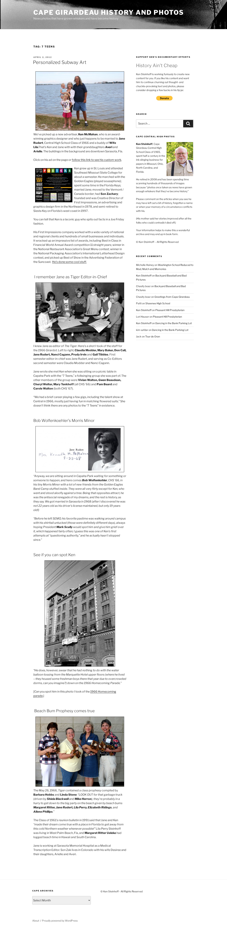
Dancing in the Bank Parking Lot (173, 323)
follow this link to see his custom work (96, 160)
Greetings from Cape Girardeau (172, 296)
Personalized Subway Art (59, 62)
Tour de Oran (152, 336)
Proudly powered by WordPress (60, 920)
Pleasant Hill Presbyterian (169, 310)
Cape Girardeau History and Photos (108, 12)
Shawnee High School (157, 303)
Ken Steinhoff (143, 275)
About (35, 920)
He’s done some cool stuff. (69, 262)
